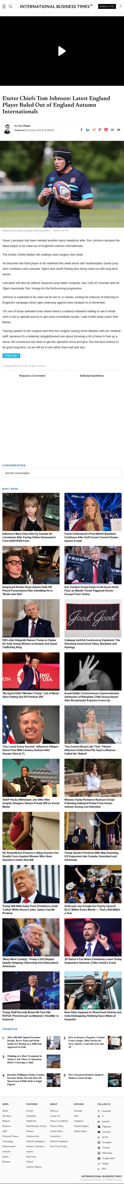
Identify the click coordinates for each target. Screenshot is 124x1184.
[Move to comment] (119, 130)
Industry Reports (34, 1167)
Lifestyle (6, 1151)
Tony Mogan (24, 125)
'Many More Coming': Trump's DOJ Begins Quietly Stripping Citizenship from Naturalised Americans (30, 963)
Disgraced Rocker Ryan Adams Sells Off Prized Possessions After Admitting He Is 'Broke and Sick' (27, 591)
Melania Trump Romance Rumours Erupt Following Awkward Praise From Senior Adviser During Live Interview (89, 803)
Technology (7, 1141)
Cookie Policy (56, 1131)
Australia (78, 1111)
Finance (30, 1131)
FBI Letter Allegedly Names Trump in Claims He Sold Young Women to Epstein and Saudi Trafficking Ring (29, 644)
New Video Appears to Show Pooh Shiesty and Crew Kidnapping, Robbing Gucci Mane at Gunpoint (93, 1016)
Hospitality (31, 1116)
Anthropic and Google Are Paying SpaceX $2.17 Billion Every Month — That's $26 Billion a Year (92, 910)
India (76, 1116)
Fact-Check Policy (58, 1146)
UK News (6, 1116)
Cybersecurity (32, 1136)
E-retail (29, 1111)
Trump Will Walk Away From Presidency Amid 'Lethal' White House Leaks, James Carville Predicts (30, 910)
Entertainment (9, 1146)
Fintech (29, 1162)
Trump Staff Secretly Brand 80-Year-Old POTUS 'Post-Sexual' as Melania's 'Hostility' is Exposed (30, 1016)
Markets (6, 1121)
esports (29, 1151)
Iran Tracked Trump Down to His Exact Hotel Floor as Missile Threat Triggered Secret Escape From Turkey (91, 591)
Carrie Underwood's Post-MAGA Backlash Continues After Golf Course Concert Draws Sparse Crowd (91, 537)
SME (4, 1131)
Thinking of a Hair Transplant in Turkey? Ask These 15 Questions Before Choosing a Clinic (24, 1059)
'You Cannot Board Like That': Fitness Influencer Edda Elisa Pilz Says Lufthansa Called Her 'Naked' (89, 750)
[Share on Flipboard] (100, 130)
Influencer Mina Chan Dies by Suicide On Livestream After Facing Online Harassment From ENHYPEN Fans (29, 537)
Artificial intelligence (35, 1141)
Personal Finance (10, 1136)
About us (54, 1111)
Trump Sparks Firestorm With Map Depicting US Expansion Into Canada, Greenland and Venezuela (91, 856)
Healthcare (31, 1121)
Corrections (55, 1136)
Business (6, 1126)
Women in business (35, 1146)
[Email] (112, 130)
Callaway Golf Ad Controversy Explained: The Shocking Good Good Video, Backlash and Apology (92, 644)
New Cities (31, 1157)
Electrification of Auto (36, 1126)
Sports (5, 1157)
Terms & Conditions (59, 1121)
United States (80, 1131)
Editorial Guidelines (92, 375)
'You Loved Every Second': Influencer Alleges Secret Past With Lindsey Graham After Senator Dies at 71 (30, 750)
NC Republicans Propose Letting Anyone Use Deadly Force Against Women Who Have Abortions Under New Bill (30, 856)
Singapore (78, 1121)
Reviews (6, 1162)
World (5, 1111)
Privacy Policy (57, 1126)
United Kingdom (81, 1126)
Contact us (55, 1116)
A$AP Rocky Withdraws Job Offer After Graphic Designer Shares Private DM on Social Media (30, 803)
